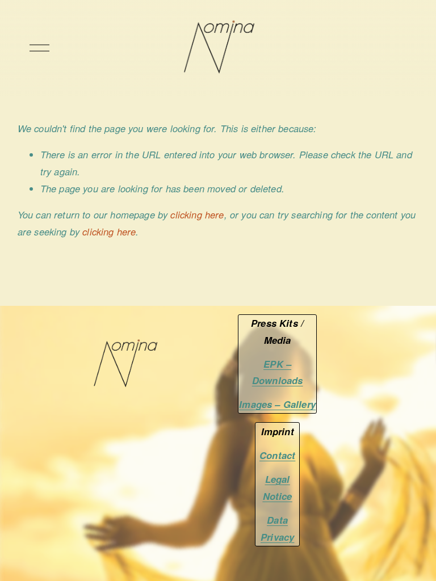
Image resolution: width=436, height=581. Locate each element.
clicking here (197, 214)
